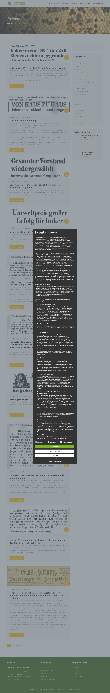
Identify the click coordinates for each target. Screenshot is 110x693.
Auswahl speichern (54, 451)
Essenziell (40, 442)
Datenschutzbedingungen (55, 461)
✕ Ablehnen (54, 455)
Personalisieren (55, 459)
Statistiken (53, 442)
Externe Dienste (67, 442)
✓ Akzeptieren (55, 446)
